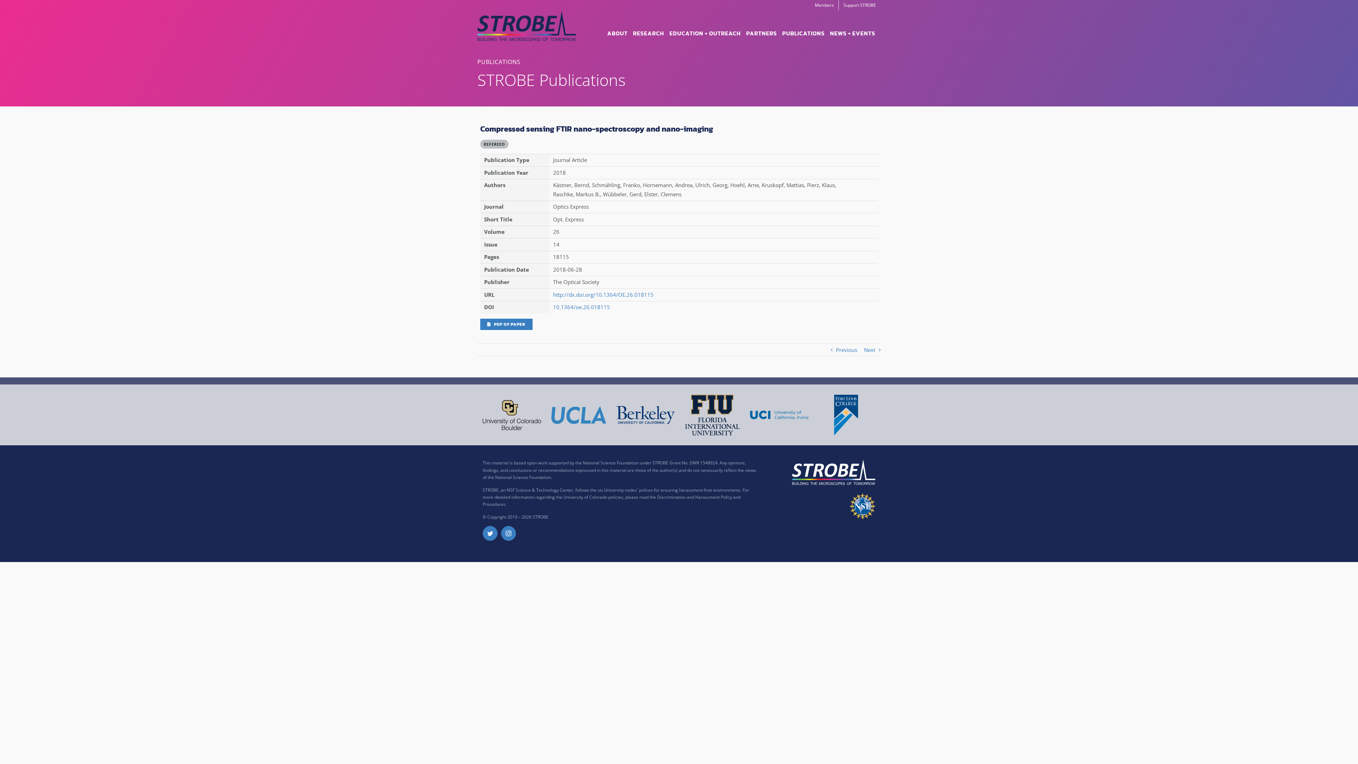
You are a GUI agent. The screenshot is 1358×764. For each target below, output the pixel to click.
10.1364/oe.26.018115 (581, 307)
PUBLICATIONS (499, 62)
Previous (846, 349)
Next (869, 349)
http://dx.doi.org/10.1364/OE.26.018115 (603, 294)
